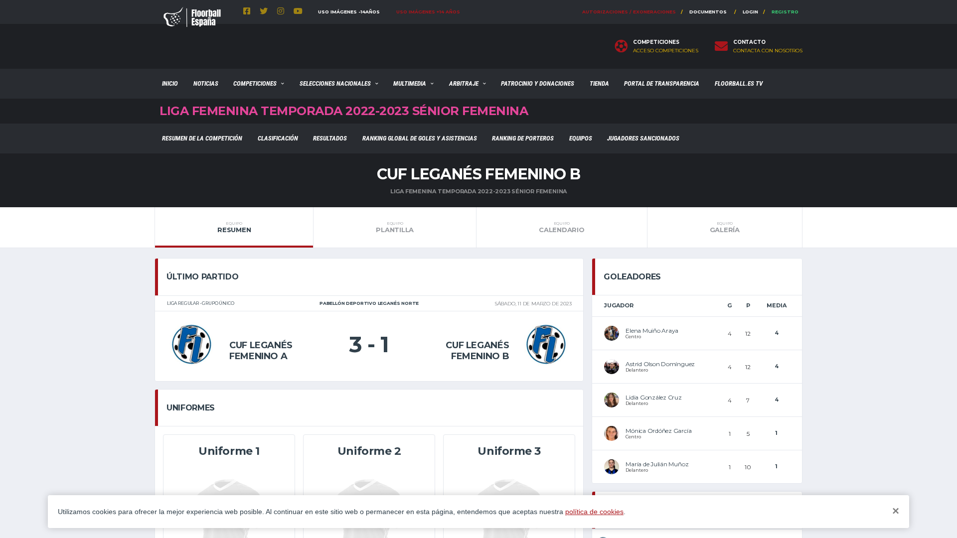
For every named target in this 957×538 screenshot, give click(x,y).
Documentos (708, 11)
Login (750, 11)
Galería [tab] (725, 227)
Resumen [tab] (234, 227)
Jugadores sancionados (643, 138)
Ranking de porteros (523, 138)
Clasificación (278, 138)
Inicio (170, 83)
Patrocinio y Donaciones (537, 83)
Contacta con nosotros (767, 51)
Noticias (205, 83)
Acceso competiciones (665, 51)
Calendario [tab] (561, 227)
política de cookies (594, 512)
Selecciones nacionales (335, 83)
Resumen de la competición (202, 138)
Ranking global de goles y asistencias (419, 138)
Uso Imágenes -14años (349, 11)
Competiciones (255, 83)
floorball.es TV (739, 83)
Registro (785, 11)
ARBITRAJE (463, 83)
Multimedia (409, 83)
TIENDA (599, 83)
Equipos (580, 138)
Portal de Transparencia (661, 83)
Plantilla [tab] (395, 227)
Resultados (330, 138)
